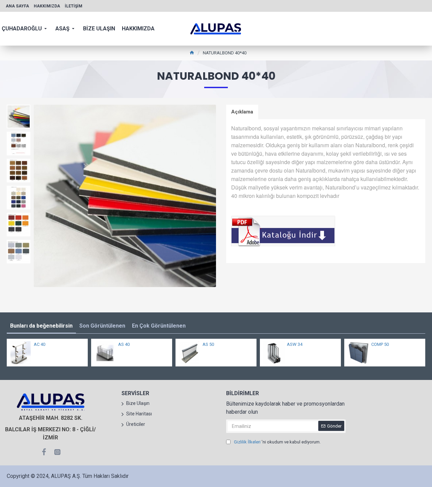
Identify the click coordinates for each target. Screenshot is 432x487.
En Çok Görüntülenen (159, 326)
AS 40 (124, 344)
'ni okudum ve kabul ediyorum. (277, 441)
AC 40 (39, 344)
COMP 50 (380, 344)
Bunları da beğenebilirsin (41, 326)
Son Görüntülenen (102, 326)
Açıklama (242, 112)
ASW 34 (294, 344)
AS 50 (208, 344)
